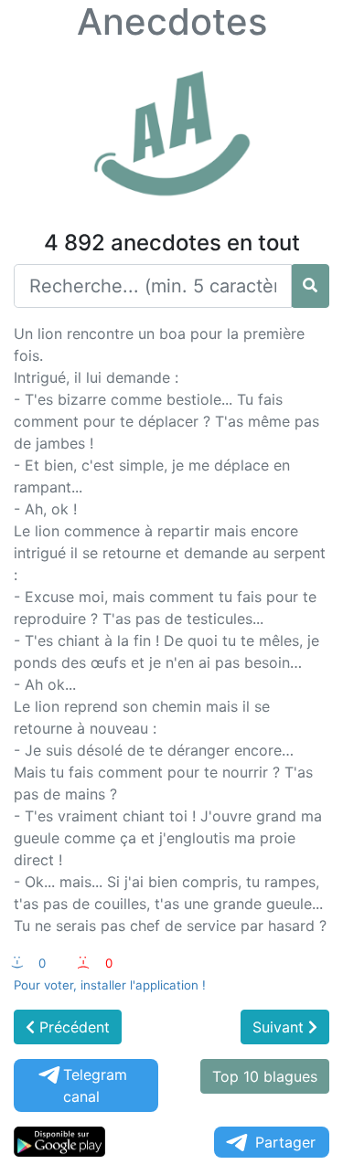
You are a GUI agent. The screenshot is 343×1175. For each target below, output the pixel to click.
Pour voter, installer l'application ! (110, 985)
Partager (285, 1142)
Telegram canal (95, 1085)
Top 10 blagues (264, 1076)
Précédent (72, 1027)
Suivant (280, 1027)
